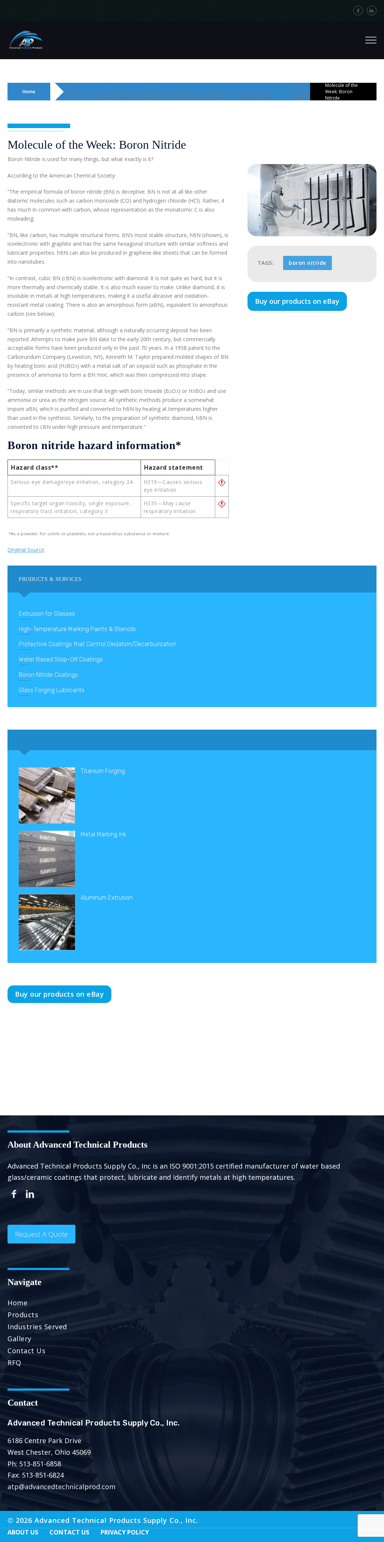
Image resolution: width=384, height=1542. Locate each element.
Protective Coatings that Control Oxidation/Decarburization (97, 644)
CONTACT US (69, 1532)
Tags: (266, 262)
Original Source (26, 549)
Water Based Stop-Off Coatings (61, 659)
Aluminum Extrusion (107, 897)
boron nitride (307, 262)
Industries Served (37, 1326)
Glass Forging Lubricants (51, 690)
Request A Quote (41, 1234)
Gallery (20, 1338)
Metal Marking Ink (103, 834)
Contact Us (26, 1350)
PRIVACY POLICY (124, 1532)
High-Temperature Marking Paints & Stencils (77, 629)
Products (23, 1314)
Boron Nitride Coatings (48, 674)
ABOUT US (23, 1532)
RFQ (14, 1362)
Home (28, 91)
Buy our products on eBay (297, 301)
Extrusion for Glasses (47, 613)
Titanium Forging (103, 771)
